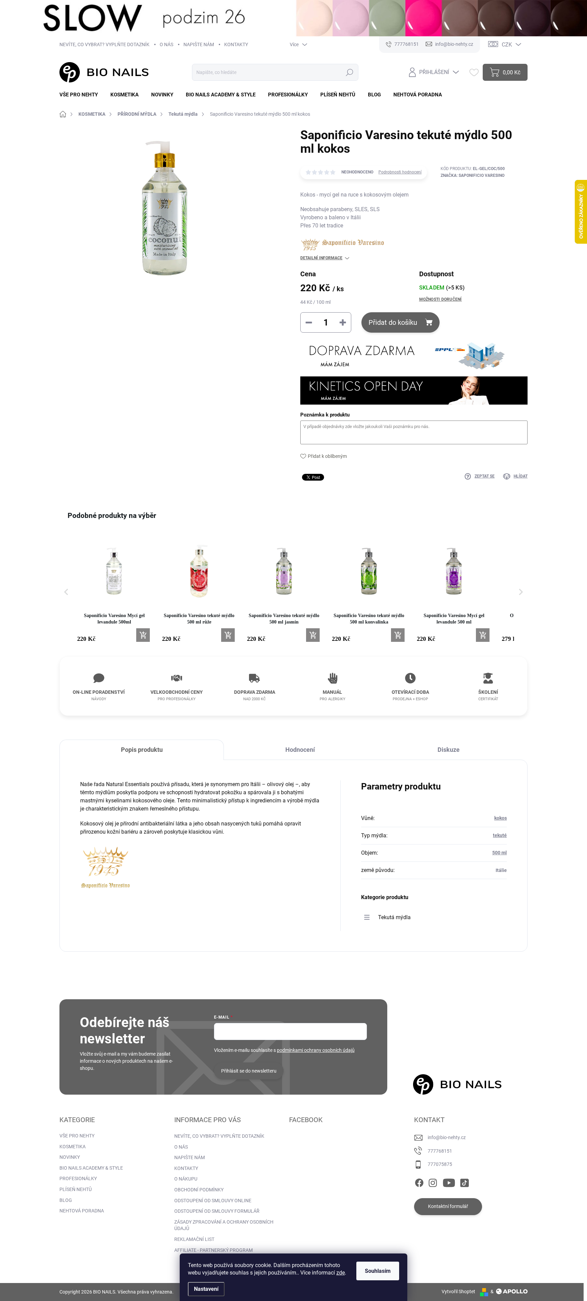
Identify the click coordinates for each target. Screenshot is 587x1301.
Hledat (349, 72)
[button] (66, 592)
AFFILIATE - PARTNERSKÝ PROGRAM (213, 1250)
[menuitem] (81, 95)
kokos (500, 818)
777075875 (440, 1164)
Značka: (472, 175)
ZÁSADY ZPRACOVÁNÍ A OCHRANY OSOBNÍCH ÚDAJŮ (223, 1225)
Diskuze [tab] (449, 749)
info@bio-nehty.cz (447, 1137)
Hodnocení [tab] (300, 749)
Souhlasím (378, 1271)
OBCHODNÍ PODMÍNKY (199, 1189)
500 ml (499, 852)
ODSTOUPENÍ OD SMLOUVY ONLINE (212, 1200)
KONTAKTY (236, 44)
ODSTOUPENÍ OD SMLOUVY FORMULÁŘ (217, 1211)
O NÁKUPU (185, 1179)
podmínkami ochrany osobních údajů (316, 1050)
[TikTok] (464, 1181)
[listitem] (114, 588)
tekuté (500, 835)
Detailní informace (321, 258)
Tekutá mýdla (394, 917)
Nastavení (206, 1289)
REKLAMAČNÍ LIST (194, 1239)
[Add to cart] (143, 635)
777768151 (440, 1151)
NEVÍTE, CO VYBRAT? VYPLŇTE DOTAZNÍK (104, 44)
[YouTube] (449, 1181)
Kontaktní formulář (448, 1206)
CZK (507, 44)
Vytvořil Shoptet (458, 1291)
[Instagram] (433, 1181)
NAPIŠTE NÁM (198, 44)
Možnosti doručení (440, 299)
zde (340, 1272)
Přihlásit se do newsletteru (249, 1071)
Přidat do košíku (393, 322)
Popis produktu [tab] (142, 749)
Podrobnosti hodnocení (400, 172)
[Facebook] (419, 1181)
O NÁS (166, 44)
